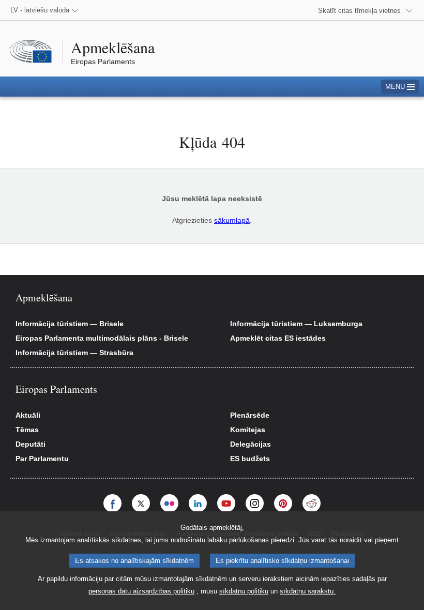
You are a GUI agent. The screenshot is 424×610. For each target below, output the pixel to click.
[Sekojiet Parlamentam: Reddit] (311, 503)
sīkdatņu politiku (243, 591)
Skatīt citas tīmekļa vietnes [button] (359, 10)
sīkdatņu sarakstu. (308, 591)
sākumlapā (232, 220)
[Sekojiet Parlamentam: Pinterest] (283, 503)
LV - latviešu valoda (39, 10)
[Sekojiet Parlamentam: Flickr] (169, 503)
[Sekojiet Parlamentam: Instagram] (255, 503)
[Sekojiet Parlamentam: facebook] (112, 503)
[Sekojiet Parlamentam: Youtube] (226, 503)
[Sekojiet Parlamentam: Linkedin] (198, 503)
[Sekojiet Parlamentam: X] (141, 503)
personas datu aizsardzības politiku (141, 591)
